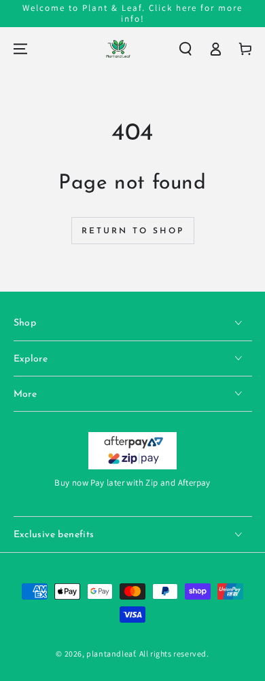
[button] (185, 48)
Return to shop (133, 231)
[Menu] (20, 48)
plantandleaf (110, 653)
